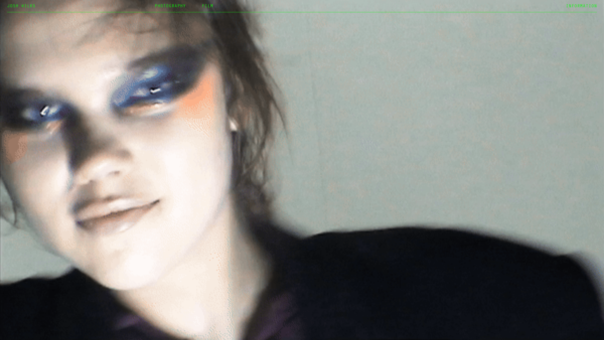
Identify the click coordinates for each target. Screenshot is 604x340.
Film (207, 6)
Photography (170, 6)
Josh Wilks (21, 6)
